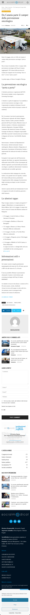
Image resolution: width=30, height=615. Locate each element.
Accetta (15, 600)
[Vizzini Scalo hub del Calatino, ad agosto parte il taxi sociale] (6, 360)
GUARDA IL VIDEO (7, 297)
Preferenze (15, 609)
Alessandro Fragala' (15, 346)
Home (3, 7)
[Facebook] (10, 521)
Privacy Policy (18, 612)
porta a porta (17, 302)
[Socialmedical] (15, 2)
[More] (23, 310)
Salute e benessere (8, 7)
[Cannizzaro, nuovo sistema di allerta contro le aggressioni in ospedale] (6, 504)
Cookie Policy (11, 612)
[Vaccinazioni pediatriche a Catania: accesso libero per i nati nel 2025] (6, 478)
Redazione (8, 25)
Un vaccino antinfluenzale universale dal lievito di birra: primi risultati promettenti (19, 342)
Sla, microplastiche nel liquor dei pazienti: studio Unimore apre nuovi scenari (19, 351)
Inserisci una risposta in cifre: (9, 406)
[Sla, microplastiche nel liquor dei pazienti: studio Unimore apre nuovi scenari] (6, 352)
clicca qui (6, 251)
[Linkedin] (15, 521)
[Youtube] (19, 521)
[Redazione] (15, 322)
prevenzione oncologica (8, 305)
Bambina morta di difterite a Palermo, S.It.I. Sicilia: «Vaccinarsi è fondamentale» (19, 495)
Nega (15, 604)
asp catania (10, 302)
